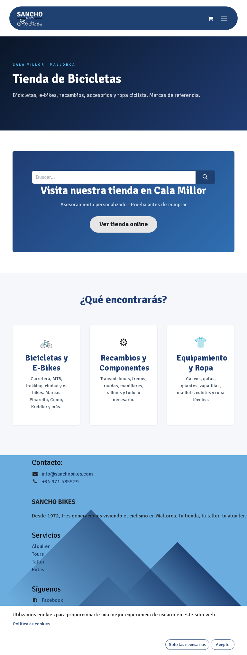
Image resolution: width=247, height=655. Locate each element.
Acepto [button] (223, 644)
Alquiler (41, 546)
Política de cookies (31, 624)
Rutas (38, 569)
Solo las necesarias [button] (187, 644)
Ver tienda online (123, 224)
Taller (38, 562)
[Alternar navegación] (224, 18)
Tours (38, 554)
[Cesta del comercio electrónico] (210, 18)
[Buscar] (205, 177)
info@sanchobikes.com (67, 474)
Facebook (52, 600)
